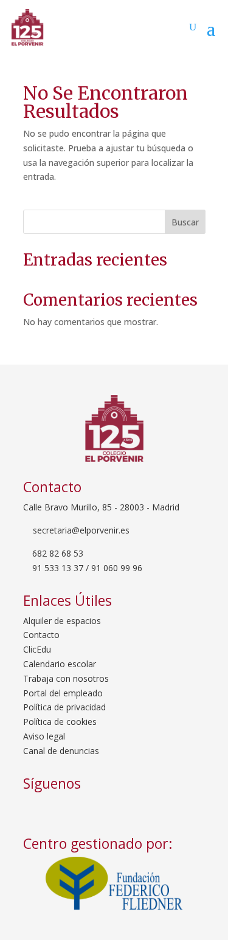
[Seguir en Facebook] (36, 810)
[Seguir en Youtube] (103, 810)
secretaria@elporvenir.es (80, 530)
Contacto (41, 634)
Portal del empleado (63, 693)
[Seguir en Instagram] (71, 810)
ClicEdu (37, 649)
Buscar (185, 222)
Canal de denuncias (61, 750)
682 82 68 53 (57, 553)
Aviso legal (44, 736)
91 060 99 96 (116, 568)
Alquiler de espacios (62, 620)
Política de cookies (60, 721)
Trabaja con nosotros (66, 678)
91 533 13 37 (57, 568)
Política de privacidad (64, 707)
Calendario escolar (59, 664)
